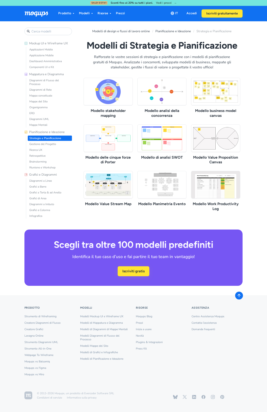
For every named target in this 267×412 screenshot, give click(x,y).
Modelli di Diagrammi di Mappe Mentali (104, 329)
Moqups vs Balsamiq (37, 361)
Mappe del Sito (38, 101)
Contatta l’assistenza (204, 323)
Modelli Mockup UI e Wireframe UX (101, 316)
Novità (140, 336)
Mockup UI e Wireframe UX (48, 43)
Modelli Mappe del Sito (94, 346)
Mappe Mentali (38, 125)
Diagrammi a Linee (40, 181)
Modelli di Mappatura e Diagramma (101, 323)
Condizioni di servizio (49, 397)
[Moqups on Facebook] (203, 397)
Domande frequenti (203, 329)
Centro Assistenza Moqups (208, 316)
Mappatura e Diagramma (46, 74)
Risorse (103, 13)
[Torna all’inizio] (239, 295)
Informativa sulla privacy (82, 397)
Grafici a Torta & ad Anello (45, 192)
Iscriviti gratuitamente (222, 13)
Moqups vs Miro (34, 374)
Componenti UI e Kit (41, 67)
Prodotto (64, 13)
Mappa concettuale (40, 95)
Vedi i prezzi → (166, 3)
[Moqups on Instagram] (213, 397)
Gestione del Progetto (42, 144)
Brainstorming (38, 162)
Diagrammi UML (39, 119)
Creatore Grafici (33, 329)
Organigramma (38, 107)
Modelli (84, 13)
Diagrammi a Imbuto (41, 204)
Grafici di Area (37, 198)
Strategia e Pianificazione (45, 138)
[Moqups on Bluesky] (175, 397)
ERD (32, 113)
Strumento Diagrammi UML (41, 342)
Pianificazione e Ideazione (47, 132)
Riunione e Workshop (42, 167)
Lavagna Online (33, 336)
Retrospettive (37, 156)
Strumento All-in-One (37, 348)
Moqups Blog (144, 316)
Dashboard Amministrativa (45, 61)
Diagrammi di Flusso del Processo (44, 82)
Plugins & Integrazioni (149, 342)
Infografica (35, 216)
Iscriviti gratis (133, 271)
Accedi (191, 13)
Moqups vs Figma (35, 368)
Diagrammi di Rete (40, 90)
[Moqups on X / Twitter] (184, 397)
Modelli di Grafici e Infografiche (99, 352)
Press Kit (141, 348)
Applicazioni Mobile (41, 49)
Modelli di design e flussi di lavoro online (121, 31)
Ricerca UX (35, 150)
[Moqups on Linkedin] (194, 397)
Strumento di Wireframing (40, 316)
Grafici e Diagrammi (43, 174)
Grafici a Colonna (39, 210)
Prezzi (120, 13)
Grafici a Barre (37, 187)
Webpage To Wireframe (38, 355)
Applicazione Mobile (41, 55)
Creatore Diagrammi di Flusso (42, 323)
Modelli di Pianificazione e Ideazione (101, 359)
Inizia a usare (143, 329)
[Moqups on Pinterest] (222, 397)
